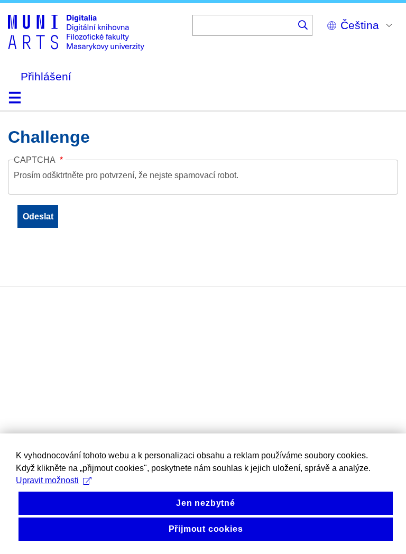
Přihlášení (46, 76)
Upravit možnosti (47, 480)
